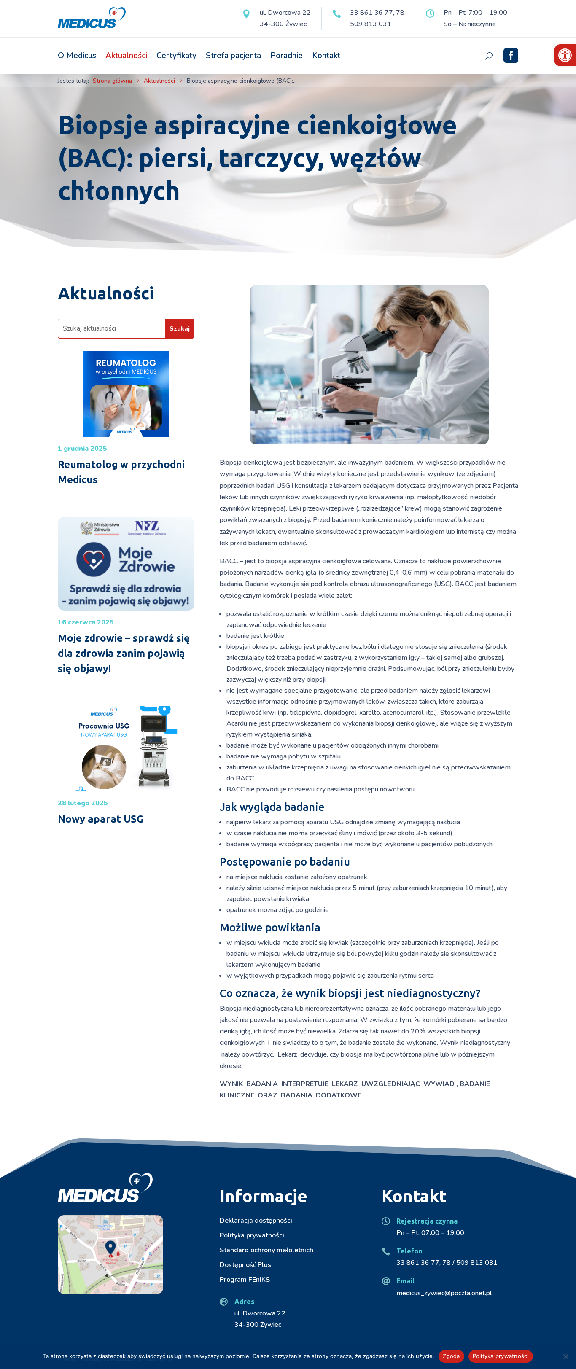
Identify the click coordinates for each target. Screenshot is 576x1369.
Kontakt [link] (326, 55)
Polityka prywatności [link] (252, 1235)
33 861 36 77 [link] (371, 12)
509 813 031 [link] (370, 24)
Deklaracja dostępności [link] (256, 1220)
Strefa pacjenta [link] (233, 55)
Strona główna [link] (112, 81)
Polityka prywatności (501, 1356)
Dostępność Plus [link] (245, 1264)
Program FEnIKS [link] (245, 1279)
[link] (565, 55)
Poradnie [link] (286, 55)
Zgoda (451, 1356)
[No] (565, 1356)
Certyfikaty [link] (176, 55)
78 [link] (400, 12)
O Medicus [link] (77, 55)
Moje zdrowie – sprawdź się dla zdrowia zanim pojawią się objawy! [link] (124, 653)
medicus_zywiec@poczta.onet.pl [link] (444, 1293)
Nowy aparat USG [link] (101, 819)
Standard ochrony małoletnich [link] (266, 1250)
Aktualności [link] (126, 55)
